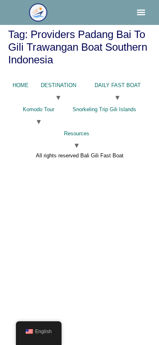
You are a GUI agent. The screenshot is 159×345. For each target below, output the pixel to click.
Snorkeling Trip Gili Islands (104, 109)
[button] (141, 12)
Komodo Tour (38, 109)
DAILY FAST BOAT (118, 85)
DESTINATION (58, 85)
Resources (76, 133)
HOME (21, 85)
